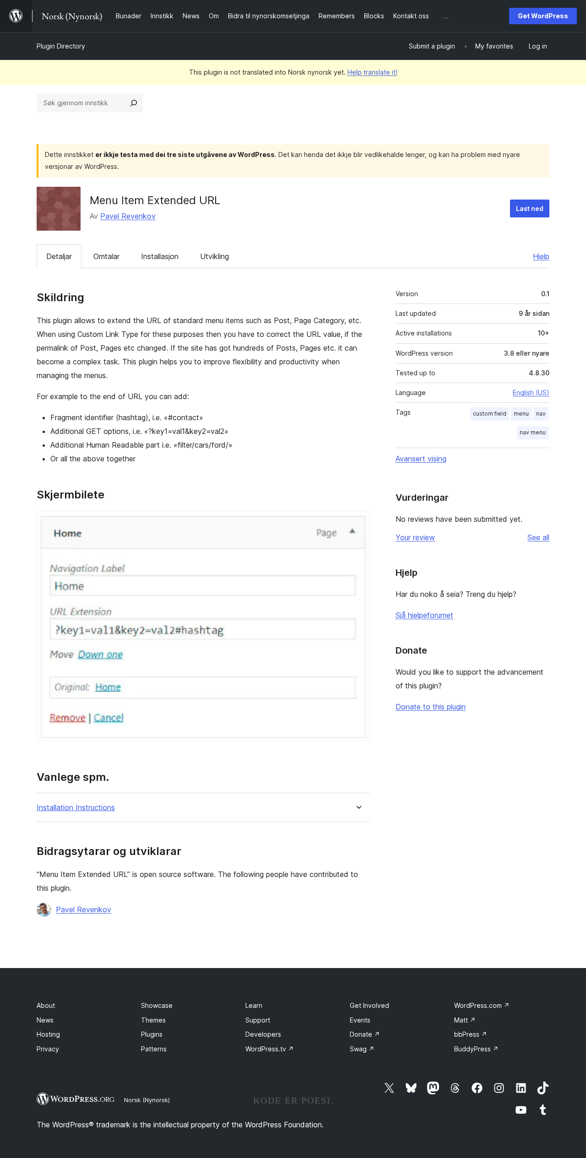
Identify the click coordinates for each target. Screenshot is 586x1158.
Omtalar (106, 256)
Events (360, 1020)
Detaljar (59, 256)
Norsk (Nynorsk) (147, 1100)
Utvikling (214, 256)
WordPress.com (482, 1005)
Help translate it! (372, 72)
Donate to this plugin (431, 706)
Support (257, 1020)
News (45, 1020)
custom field (489, 413)
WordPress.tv (269, 1049)
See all (538, 537)
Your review (415, 537)
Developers (263, 1034)
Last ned (529, 208)
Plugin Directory (61, 46)
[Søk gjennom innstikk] (134, 103)
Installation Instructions (76, 807)
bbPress (470, 1034)
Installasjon (160, 256)
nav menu (533, 432)
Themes (153, 1020)
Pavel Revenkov (128, 216)
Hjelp (541, 256)
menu (521, 413)
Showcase (157, 1005)
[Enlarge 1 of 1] (357, 523)
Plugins (152, 1034)
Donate (365, 1034)
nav (541, 413)
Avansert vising (421, 458)
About (46, 1005)
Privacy (48, 1049)
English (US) (531, 392)
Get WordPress (543, 16)
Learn (253, 1005)
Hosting (48, 1034)
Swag (362, 1049)
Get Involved (369, 1005)
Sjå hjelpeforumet (424, 615)
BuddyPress (476, 1049)
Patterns (154, 1049)
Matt (465, 1020)
